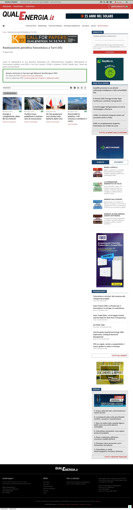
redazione (97, 501)
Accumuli (85, 26)
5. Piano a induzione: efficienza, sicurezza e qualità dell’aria (106, 438)
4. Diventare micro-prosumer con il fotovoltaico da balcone (107, 444)
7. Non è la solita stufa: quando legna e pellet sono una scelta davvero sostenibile (109, 425)
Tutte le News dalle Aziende (113, 132)
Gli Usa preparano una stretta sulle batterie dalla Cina (54, 116)
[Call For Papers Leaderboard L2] (45, 39)
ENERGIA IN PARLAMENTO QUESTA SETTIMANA (114, 215)
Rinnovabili (42, 26)
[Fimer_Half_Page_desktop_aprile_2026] (110, 260)
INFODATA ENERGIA (11, 2)
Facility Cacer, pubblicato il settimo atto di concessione (33, 116)
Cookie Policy (74, 504)
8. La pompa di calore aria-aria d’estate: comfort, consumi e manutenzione (109, 418)
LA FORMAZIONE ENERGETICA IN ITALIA (113, 183)
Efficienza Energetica (72, 26)
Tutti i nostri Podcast (115, 457)
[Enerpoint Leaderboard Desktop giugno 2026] (97, 16)
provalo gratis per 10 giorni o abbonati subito (41, 78)
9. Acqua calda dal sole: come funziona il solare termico (109, 412)
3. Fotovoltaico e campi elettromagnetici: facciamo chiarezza (108, 450)
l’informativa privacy (114, 46)
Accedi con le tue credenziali (31, 76)
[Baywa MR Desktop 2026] (110, 69)
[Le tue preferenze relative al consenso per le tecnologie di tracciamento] (130, 507)
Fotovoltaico (31, 26)
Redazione (7, 6)
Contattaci (30, 6)
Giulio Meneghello (73, 124)
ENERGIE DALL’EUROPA (113, 199)
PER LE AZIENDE (72, 478)
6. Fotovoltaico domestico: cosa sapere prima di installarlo (109, 432)
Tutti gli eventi (119, 355)
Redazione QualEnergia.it (9, 122)
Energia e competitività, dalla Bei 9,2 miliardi (11, 116)
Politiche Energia (55, 26)
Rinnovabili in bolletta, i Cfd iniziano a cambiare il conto (77, 117)
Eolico (93, 26)
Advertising (18, 6)
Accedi (119, 2)
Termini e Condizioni (85, 504)
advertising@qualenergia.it (78, 484)
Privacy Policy (4, 509)
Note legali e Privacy (64, 504)
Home (4, 32)
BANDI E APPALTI (111, 167)
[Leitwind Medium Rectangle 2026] (110, 147)
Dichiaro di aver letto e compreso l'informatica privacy (110, 45)
